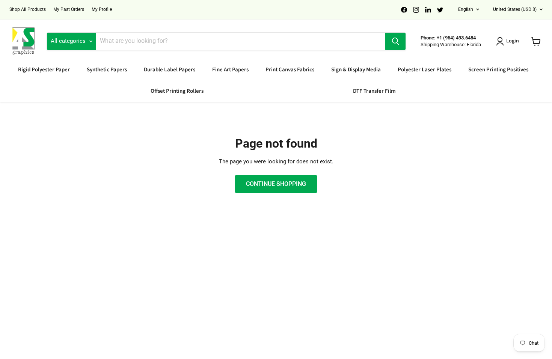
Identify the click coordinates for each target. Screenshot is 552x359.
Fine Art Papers (230, 70)
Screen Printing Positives (498, 70)
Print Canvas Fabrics (289, 70)
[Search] (395, 41)
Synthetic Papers (107, 70)
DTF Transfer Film (374, 91)
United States (515, 9)
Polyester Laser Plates (424, 70)
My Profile (102, 9)
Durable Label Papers (169, 70)
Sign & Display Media (356, 70)
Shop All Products (27, 9)
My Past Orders (68, 9)
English (465, 9)
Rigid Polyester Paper (44, 70)
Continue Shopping (276, 183)
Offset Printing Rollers (177, 91)
